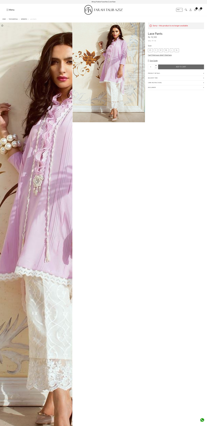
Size (150, 46)
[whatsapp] (202, 420)
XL (177, 50)
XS (150, 50)
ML (166, 50)
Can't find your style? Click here (160, 55)
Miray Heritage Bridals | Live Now (103, 2)
